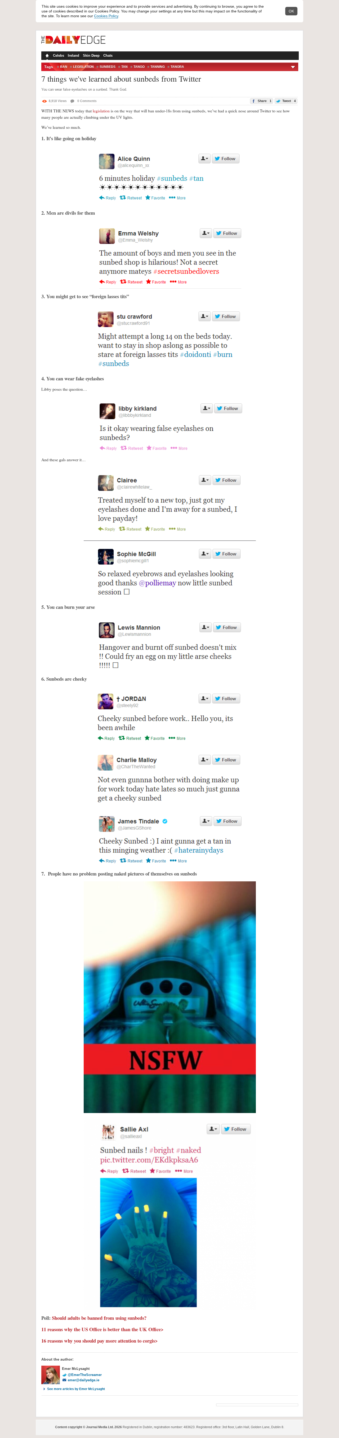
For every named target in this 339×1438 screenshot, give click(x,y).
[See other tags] (293, 67)
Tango (139, 67)
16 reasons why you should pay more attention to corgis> (99, 1340)
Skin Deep (91, 56)
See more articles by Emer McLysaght (76, 1389)
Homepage (46, 56)
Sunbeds (107, 67)
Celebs (58, 56)
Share (264, 101)
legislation (101, 110)
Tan (124, 67)
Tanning (157, 67)
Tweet (289, 101)
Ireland (73, 56)
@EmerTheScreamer (85, 1375)
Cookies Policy (106, 16)
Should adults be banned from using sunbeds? (99, 1317)
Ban (63, 67)
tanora (177, 67)
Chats (108, 56)
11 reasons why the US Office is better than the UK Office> (102, 1329)
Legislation (83, 67)
